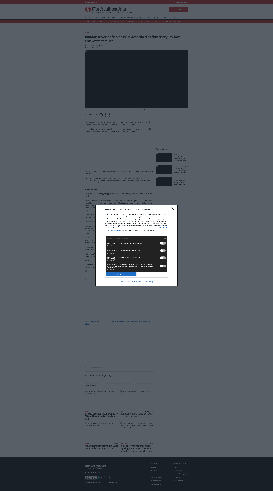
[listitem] (136, 238)
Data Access (136, 282)
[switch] (163, 243)
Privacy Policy (148, 282)
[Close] (173, 209)
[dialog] (136, 245)
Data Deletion (124, 282)
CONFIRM (121, 274)
